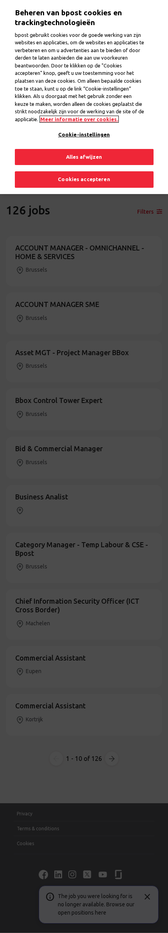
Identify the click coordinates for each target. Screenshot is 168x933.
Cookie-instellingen (84, 134)
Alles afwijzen (84, 157)
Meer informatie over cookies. (79, 119)
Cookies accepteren (84, 179)
